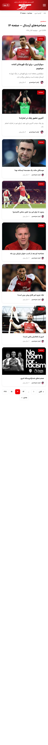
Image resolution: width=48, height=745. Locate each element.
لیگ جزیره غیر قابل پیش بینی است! (30, 295)
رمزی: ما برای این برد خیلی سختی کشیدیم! (28, 212)
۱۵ (11, 391)
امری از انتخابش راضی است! (33, 336)
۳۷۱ (5, 391)
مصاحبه (41, 39)
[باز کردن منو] (44, 5)
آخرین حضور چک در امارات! (31, 118)
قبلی (40, 391)
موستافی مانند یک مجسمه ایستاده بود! (29, 170)
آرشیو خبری (38, 13)
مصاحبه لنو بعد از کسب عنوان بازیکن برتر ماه (27, 253)
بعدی (25, 397)
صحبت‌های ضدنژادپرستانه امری (32, 378)
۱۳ (23, 391)
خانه (45, 13)
